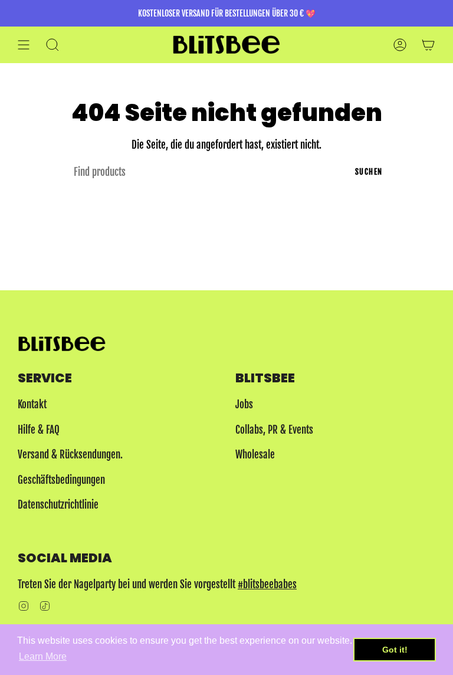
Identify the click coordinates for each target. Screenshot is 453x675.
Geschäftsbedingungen (61, 480)
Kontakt (32, 404)
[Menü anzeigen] (23, 45)
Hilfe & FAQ (39, 430)
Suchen (369, 171)
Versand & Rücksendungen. (70, 454)
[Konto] (400, 45)
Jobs (244, 404)
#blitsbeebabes (267, 584)
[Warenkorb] (428, 45)
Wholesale (255, 454)
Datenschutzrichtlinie (58, 505)
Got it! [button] (395, 649)
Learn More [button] (43, 656)
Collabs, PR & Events (274, 430)
